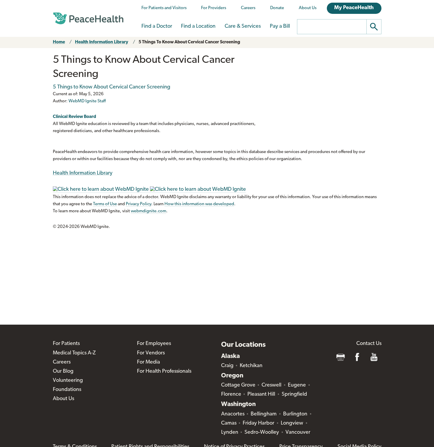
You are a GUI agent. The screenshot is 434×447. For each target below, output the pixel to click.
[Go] (374, 26)
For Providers (213, 8)
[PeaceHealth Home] (88, 18)
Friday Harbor (258, 423)
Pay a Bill (280, 26)
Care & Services (243, 26)
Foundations (67, 389)
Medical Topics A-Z (74, 353)
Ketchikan (251, 366)
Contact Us (368, 343)
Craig (227, 366)
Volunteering (68, 380)
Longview (292, 423)
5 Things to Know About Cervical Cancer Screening (111, 87)
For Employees (154, 343)
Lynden (229, 432)
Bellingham (264, 414)
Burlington (295, 414)
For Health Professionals (164, 371)
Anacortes (232, 414)
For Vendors (151, 353)
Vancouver (297, 432)
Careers (248, 8)
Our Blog (63, 371)
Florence (231, 394)
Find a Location (198, 26)
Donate (277, 8)
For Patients (66, 343)
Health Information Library (101, 42)
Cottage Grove (238, 385)
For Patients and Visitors (164, 8)
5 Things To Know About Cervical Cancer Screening (189, 42)
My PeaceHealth (354, 8)
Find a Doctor (156, 26)
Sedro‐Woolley (261, 432)
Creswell (271, 385)
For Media (148, 362)
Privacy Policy (138, 204)
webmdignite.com (148, 211)
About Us (307, 8)
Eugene (297, 385)
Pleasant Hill (261, 394)
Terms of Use (105, 204)
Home (59, 42)
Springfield (294, 394)
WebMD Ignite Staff (87, 101)
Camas (228, 423)
